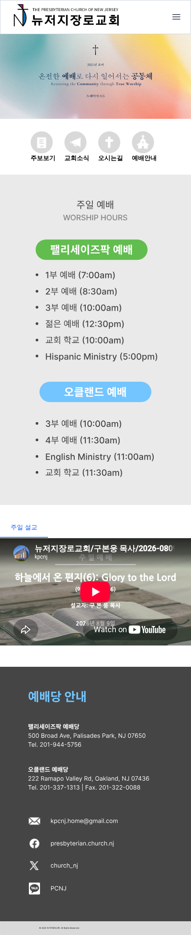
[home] (176, 17)
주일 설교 (24, 527)
